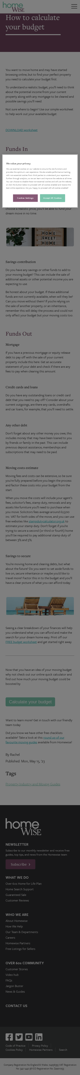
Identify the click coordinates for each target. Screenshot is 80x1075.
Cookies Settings (25, 197)
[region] (40, 181)
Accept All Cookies (52, 197)
